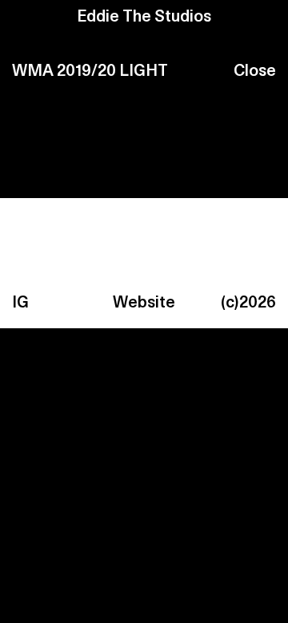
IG (20, 303)
